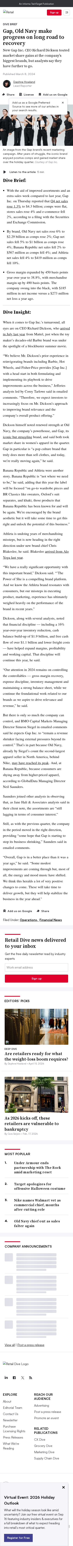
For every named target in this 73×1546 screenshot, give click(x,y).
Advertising (41, 1405)
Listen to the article (27, 172)
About (7, 1401)
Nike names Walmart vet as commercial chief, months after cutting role (37, 1205)
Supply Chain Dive (46, 1458)
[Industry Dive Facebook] (14, 1378)
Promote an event (46, 1418)
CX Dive (39, 1439)
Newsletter (10, 1420)
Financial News (51, 920)
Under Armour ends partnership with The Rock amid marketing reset (37, 1167)
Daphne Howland (24, 81)
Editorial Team (12, 1408)
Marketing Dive (44, 1452)
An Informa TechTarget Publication (36, 3)
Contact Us (10, 1414)
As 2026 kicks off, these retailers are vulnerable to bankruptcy (31, 1123)
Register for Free (18, 1537)
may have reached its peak (30, 762)
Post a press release (30, 1345)
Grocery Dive (43, 1446)
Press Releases (13, 1437)
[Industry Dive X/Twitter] (22, 1378)
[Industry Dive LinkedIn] (6, 1378)
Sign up (54, 12)
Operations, (29, 920)
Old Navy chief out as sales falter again (37, 1223)
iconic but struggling (17, 436)
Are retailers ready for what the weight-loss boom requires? (36, 1056)
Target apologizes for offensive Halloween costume (39, 1186)
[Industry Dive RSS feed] (30, 1378)
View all (10, 1345)
